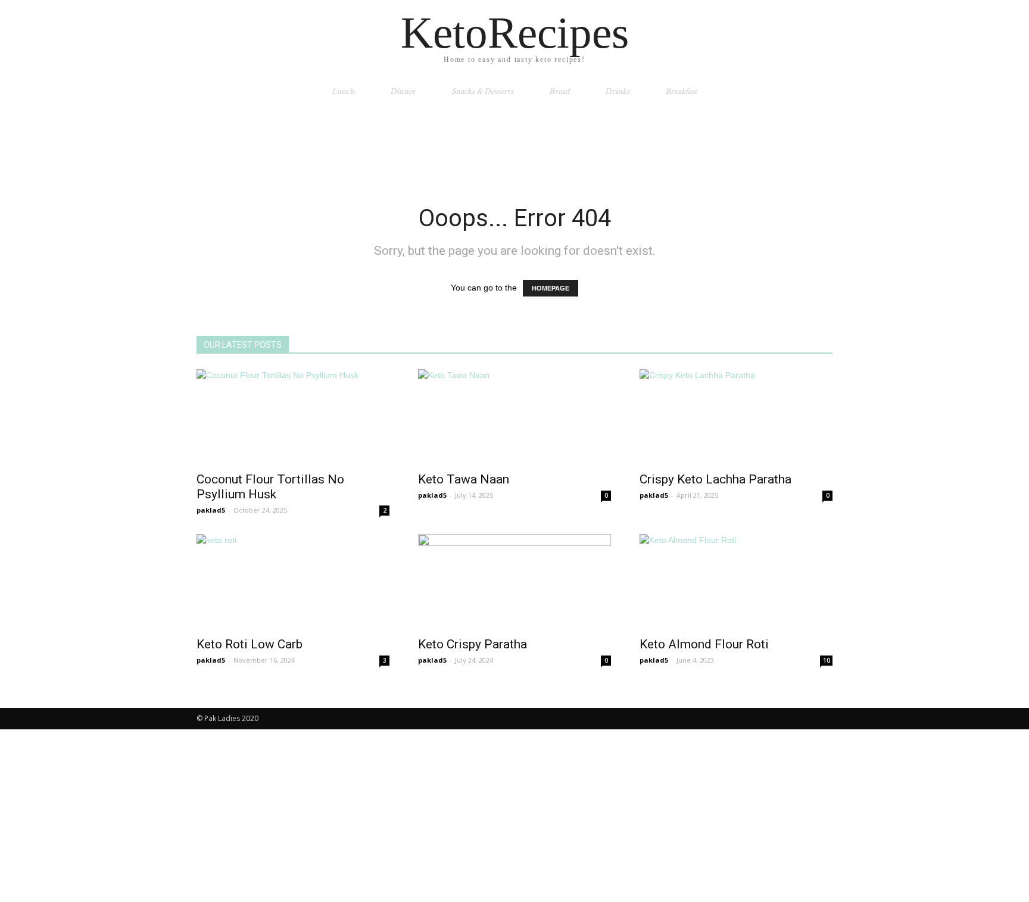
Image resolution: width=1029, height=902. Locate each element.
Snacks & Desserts (482, 91)
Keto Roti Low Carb (250, 644)
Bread (559, 91)
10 (826, 660)
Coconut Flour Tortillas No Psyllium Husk (270, 486)
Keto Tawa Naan (463, 479)
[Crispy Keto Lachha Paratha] (736, 416)
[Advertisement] (514, 147)
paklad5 (211, 509)
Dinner (403, 91)
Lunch (343, 91)
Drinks (617, 91)
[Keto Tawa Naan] (514, 416)
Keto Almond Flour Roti (704, 644)
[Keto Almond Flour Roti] (736, 581)
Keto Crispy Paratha (472, 644)
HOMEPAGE (550, 288)
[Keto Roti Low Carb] (293, 581)
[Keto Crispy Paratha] (514, 581)
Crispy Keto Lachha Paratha (715, 479)
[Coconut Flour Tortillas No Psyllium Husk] (293, 416)
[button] (818, 92)
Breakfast (681, 91)
